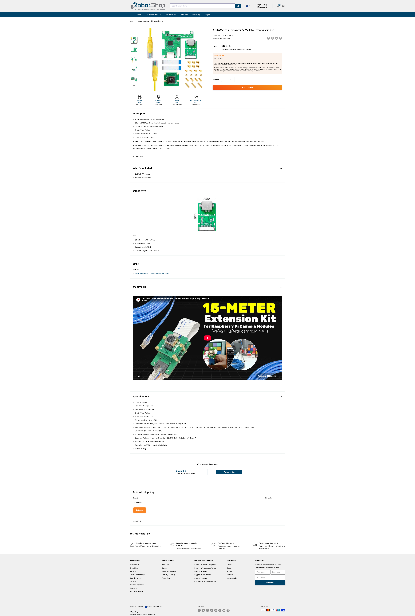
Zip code (268, 498)
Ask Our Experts (177, 104)
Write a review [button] (229, 472)
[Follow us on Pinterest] (211, 610)
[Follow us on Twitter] (203, 610)
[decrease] (223, 79)
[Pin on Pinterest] (272, 38)
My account (262, 7)
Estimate (139, 510)
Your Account (134, 565)
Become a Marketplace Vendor (205, 568)
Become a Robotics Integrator (204, 565)
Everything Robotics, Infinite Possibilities (142, 614)
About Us (165, 565)
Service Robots (153, 15)
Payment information (137, 585)
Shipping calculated (237, 49)
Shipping (133, 571)
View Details (139, 104)
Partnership (184, 15)
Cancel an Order (135, 578)
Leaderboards (232, 578)
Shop (139, 15)
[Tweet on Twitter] (276, 38)
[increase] (237, 79)
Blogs (229, 568)
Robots (229, 571)
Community (196, 15)
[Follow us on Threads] (228, 610)
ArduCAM (216, 35)
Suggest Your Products (202, 575)
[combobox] (202, 5)
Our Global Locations (136, 607)
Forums (229, 565)
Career (164, 568)
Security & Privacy (168, 575)
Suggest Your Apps (201, 578)
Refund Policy (137, 521)
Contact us (133, 588)
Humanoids (169, 15)
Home (131, 21)
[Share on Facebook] (268, 38)
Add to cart (247, 87)
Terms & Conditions (169, 571)
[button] (134, 85)
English (156, 607)
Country (136, 498)
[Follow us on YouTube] (215, 610)
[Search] (238, 6)
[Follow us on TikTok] (219, 610)
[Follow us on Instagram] (207, 610)
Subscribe (270, 583)
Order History (134, 568)
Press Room (166, 578)
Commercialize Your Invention (205, 581)
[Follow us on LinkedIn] (223, 610)
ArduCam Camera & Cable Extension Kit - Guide (152, 274)
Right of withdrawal (136, 591)
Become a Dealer (200, 571)
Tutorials (230, 575)
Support (207, 15)
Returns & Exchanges (137, 575)
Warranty (133, 581)
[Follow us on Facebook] (199, 610)
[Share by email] (280, 38)
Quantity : (216, 79)
